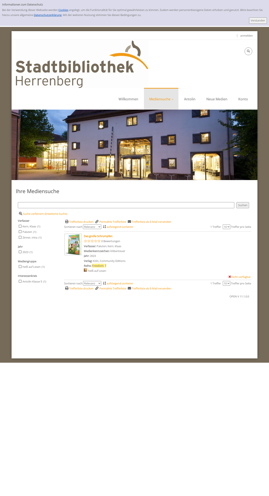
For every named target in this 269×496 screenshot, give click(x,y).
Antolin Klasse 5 (32, 281)
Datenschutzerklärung (48, 15)
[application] (161, 99)
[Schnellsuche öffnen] (248, 51)
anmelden (246, 35)
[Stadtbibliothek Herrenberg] (82, 64)
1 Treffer (215, 227)
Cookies (63, 10)
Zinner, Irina (29, 237)
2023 (25, 252)
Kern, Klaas (29, 226)
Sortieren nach (73, 227)
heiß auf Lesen (31, 267)
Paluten (27, 232)
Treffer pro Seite (241, 227)
